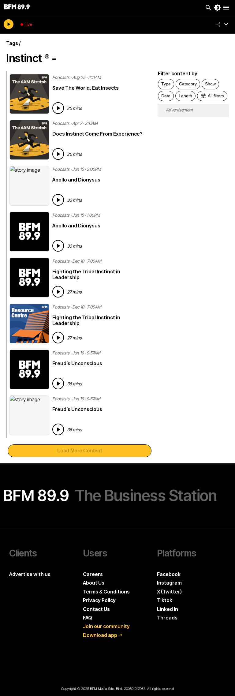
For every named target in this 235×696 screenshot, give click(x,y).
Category (188, 83)
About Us (93, 583)
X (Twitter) (169, 592)
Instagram (169, 583)
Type (166, 83)
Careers (93, 574)
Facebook (169, 574)
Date (165, 95)
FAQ (87, 618)
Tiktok (164, 600)
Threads (167, 618)
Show (210, 83)
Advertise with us (29, 574)
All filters (216, 95)
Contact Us (96, 609)
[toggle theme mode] (217, 7)
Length (185, 95)
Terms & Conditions (106, 592)
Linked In (167, 609)
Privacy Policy (99, 600)
